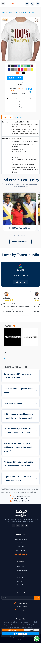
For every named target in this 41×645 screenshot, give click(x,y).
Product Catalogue (21, 570)
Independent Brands (20, 539)
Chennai (20, 622)
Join (37, 598)
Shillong (29, 625)
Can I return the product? (13, 403)
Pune (24, 625)
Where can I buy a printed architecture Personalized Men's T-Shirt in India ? (18, 464)
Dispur (35, 625)
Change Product (14, 78)
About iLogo (20, 566)
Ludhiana (30, 628)
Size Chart (21, 88)
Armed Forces (20, 550)
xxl (32, 96)
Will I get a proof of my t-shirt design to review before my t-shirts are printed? (18, 416)
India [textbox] (20, 84)
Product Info (7, 117)
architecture (5, 356)
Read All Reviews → (20, 282)
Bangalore (13, 622)
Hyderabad (33, 622)
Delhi (20, 625)
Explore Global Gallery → (20, 242)
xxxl (20, 101)
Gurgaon (10, 628)
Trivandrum (17, 628)
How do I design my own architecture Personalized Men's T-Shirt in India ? (18, 431)
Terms (24, 639)
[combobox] (20, 84)
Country (20, 82)
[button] (4, 39)
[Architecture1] (30, 337)
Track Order (20, 581)
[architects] (11, 337)
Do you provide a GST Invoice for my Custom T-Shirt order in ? (17, 478)
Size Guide (20, 577)
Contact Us (20, 585)
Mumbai (6, 622)
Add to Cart (12, 630)
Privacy (19, 639)
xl (27, 96)
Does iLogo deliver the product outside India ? (18, 391)
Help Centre (20, 574)
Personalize (31, 630)
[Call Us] (32, 4)
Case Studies (20, 546)
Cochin (24, 628)
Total (20, 107)
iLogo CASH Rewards (20, 554)
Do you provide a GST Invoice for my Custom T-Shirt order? (17, 376)
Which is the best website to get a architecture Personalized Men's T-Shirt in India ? (19, 447)
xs (9, 96)
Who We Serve (20, 543)
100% (3, 358)
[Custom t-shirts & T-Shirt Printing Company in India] (11, 3)
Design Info (18, 117)
